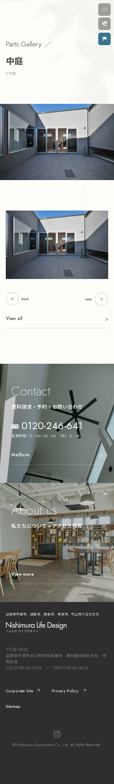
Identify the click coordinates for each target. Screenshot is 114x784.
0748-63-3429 (28, 667)
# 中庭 (11, 73)
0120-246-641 (52, 425)
